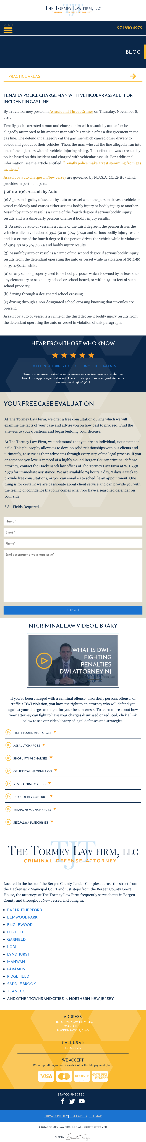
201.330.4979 (129, 27)
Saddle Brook (21, 984)
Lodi (11, 947)
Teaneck (16, 991)
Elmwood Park (22, 917)
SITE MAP (95, 1116)
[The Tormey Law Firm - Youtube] (82, 1101)
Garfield (16, 939)
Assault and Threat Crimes (71, 111)
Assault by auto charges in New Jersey (35, 177)
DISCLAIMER (78, 1116)
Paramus (16, 969)
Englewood (20, 924)
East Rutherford (24, 910)
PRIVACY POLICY (56, 1116)
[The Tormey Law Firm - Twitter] (72, 1101)
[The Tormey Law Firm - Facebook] (63, 1101)
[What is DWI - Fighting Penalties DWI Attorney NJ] (73, 686)
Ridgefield (18, 976)
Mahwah (16, 961)
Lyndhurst (18, 954)
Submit (73, 610)
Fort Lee (16, 932)
